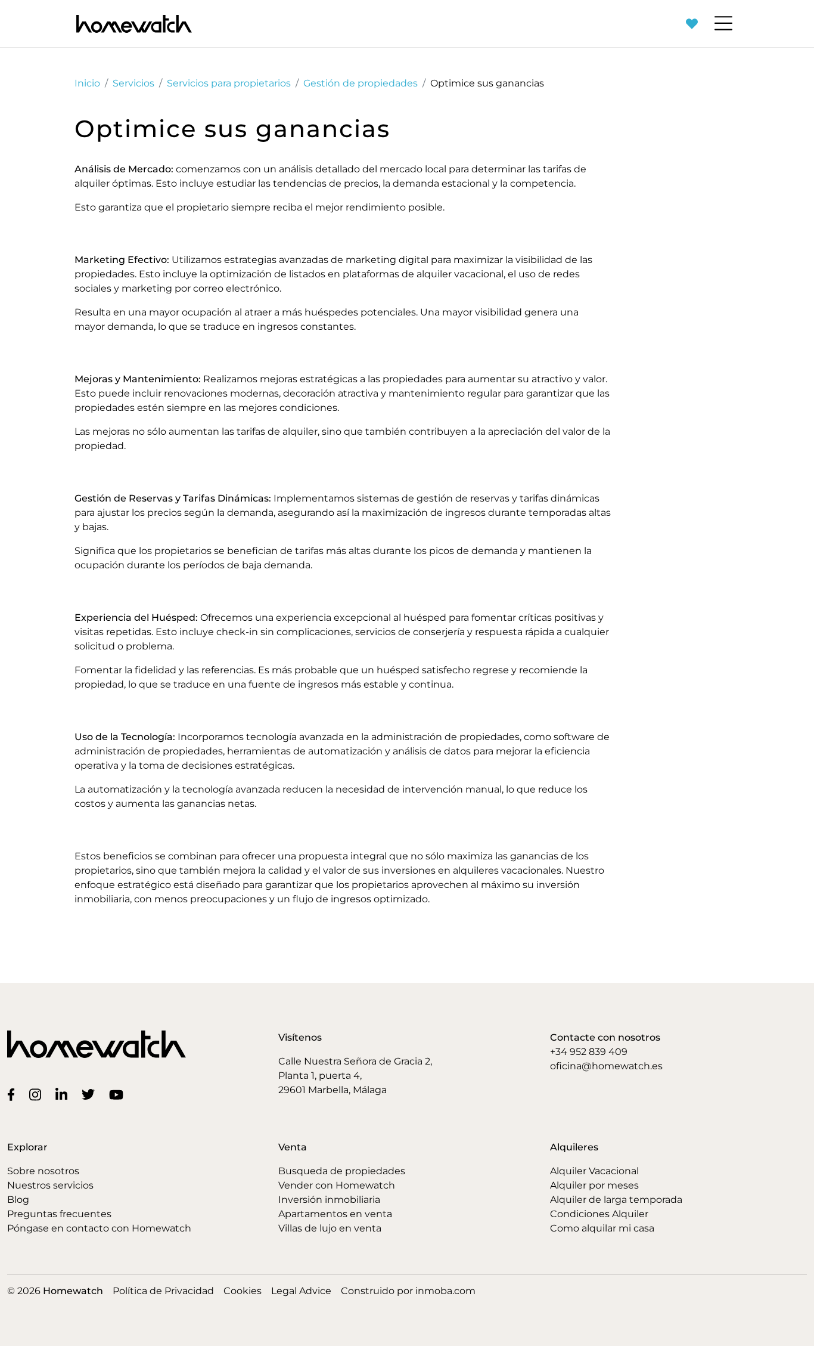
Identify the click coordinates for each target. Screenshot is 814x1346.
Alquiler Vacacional (594, 1171)
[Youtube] (118, 1094)
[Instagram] (37, 1094)
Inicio (87, 83)
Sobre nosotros (43, 1171)
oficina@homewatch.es (606, 1066)
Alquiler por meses (594, 1185)
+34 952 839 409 (588, 1051)
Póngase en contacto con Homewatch (99, 1228)
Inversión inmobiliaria (329, 1199)
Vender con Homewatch (336, 1185)
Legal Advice (301, 1291)
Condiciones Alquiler (599, 1214)
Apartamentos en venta (335, 1214)
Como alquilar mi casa (602, 1228)
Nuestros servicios (50, 1185)
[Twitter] (91, 1094)
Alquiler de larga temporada (616, 1199)
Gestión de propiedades (360, 83)
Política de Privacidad (163, 1291)
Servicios (133, 83)
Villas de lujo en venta (329, 1228)
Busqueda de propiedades (341, 1171)
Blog (18, 1199)
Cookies (242, 1291)
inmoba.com (445, 1291)
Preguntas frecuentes (59, 1214)
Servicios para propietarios (229, 83)
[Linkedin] (63, 1094)
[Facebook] (13, 1094)
